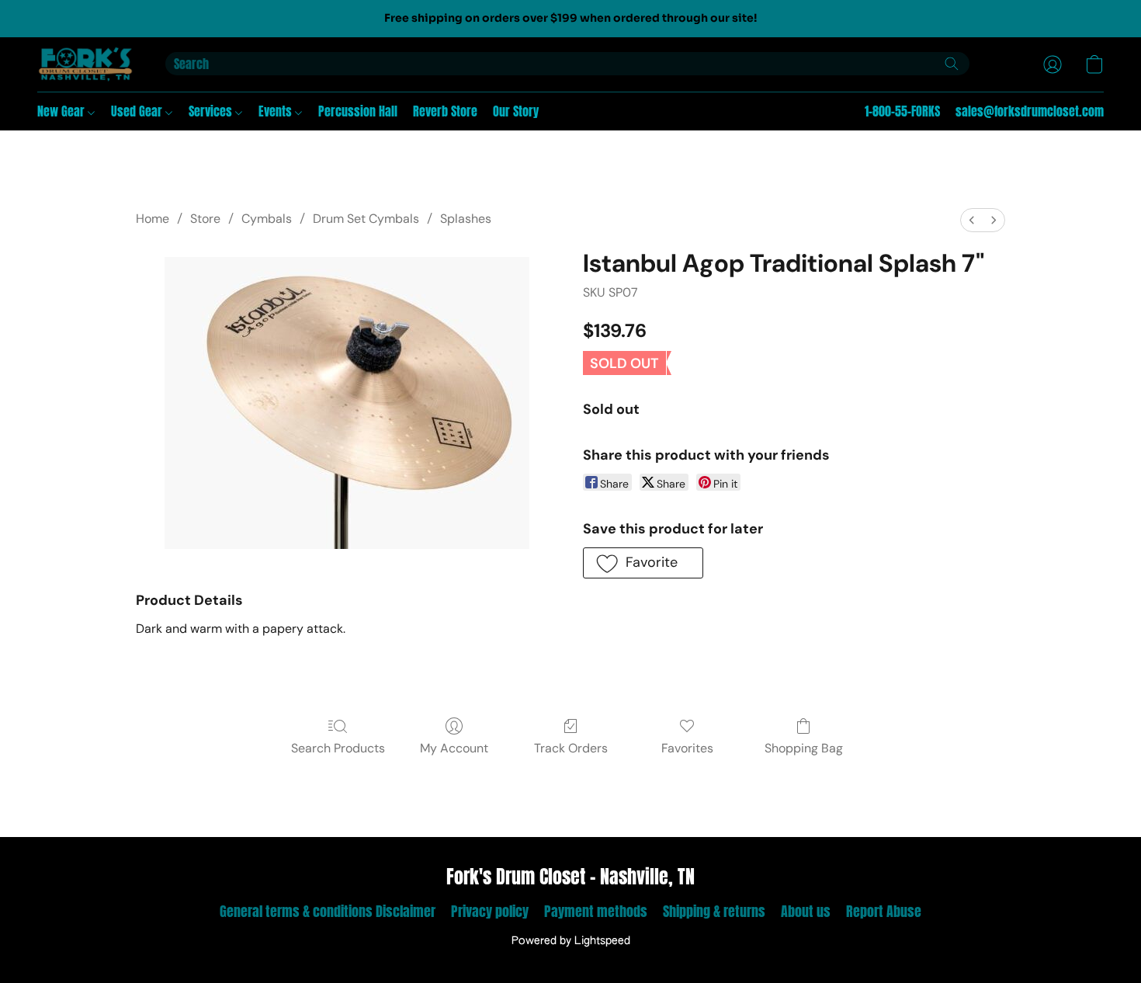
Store (205, 218)
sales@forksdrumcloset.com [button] (1029, 111)
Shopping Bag (804, 748)
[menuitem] (972, 220)
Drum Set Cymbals (366, 218)
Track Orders (571, 748)
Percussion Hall (357, 111)
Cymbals (266, 218)
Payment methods (595, 911)
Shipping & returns (714, 911)
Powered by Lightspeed (571, 941)
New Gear (62, 111)
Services (212, 111)
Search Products (338, 748)
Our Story (516, 111)
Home (152, 218)
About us (806, 911)
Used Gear (138, 111)
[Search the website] (951, 64)
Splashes (465, 218)
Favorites (687, 748)
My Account (454, 748)
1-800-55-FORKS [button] (902, 111)
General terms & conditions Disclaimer (327, 911)
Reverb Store (445, 111)
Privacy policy (490, 911)
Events (276, 111)
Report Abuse (883, 911)
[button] (85, 64)
